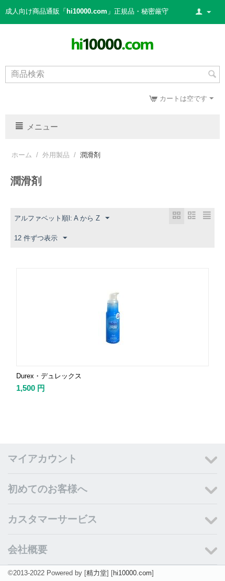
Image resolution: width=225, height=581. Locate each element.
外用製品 (56, 155)
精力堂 (96, 573)
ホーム (22, 155)
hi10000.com (132, 573)
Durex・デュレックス (49, 376)
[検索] (212, 75)
